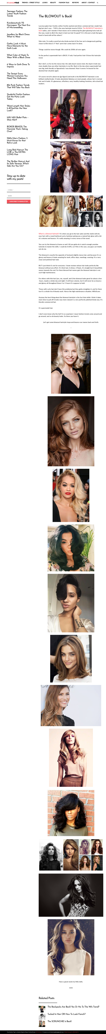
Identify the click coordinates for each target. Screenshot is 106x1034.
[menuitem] (16, 2)
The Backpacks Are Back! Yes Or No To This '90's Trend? (73, 1007)
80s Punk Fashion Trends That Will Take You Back (18, 86)
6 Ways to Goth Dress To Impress (18, 65)
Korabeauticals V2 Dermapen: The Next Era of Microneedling (18, 25)
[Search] (97, 2)
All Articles (39, 1032)
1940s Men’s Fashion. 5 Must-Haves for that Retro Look (17, 140)
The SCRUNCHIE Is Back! (60, 1021)
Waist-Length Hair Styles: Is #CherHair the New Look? (18, 108)
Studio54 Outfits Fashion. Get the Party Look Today (18, 96)
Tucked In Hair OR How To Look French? (66, 1014)
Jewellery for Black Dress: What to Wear (18, 35)
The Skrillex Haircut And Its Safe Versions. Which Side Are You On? (18, 163)
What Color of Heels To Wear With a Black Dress (18, 56)
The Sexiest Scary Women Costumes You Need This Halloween (17, 76)
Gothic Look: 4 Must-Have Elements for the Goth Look (17, 46)
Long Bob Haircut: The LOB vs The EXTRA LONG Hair (17, 152)
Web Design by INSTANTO (72, 1032)
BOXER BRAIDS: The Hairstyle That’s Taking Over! (17, 129)
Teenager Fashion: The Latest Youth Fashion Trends (17, 13)
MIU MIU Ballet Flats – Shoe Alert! (17, 118)
